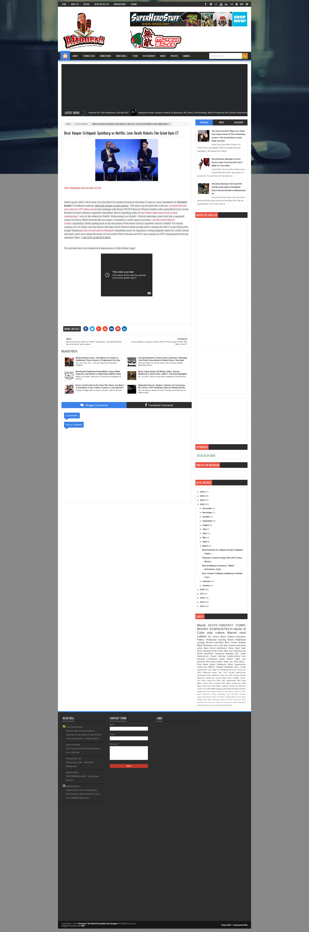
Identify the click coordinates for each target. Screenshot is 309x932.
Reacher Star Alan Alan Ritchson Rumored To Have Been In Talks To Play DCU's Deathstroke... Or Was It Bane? (83, 735)
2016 (202, 598)
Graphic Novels (239, 675)
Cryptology (221, 694)
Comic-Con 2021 (239, 699)
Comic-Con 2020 (213, 680)
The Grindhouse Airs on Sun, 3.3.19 (82, 188)
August (206, 525)
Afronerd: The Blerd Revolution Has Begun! (98, 924)
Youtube (219, 667)
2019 (202, 504)
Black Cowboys (222, 686)
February (206, 581)
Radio (214, 651)
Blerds (201, 625)
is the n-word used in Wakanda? (98, 230)
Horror (216, 645)
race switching (235, 651)
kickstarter (229, 667)
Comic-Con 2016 (226, 699)
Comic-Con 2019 (236, 686)
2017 (202, 594)
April (204, 542)
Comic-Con (202, 667)
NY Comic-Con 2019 (212, 702)
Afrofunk (215, 675)
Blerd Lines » (121, 55)
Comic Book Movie (74, 727)
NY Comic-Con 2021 (229, 702)
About (75, 55)
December (207, 508)
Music (163, 55)
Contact (86, 4)
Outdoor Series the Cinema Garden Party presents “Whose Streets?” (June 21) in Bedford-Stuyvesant (83, 794)
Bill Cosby (241, 680)
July (204, 529)
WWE (213, 689)
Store (135, 55)
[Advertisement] (154, 86)
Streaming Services (228, 670)
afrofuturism (222, 648)
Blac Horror (207, 691)
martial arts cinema (213, 678)
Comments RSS (240, 925)
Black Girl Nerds (73, 745)
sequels (232, 645)
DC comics (213, 636)
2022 (202, 492)
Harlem (230, 659)
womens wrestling (225, 697)
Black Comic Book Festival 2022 (211, 683)
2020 (202, 500)
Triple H (215, 697)
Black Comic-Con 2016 (236, 683)
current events (215, 705)
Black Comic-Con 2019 (237, 691)
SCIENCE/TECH (221, 629)
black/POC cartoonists (214, 654)
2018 (202, 589)
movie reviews (238, 642)
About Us (75, 4)
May (204, 537)
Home (64, 4)
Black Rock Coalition (230, 678)
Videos (219, 662)
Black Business (204, 645)
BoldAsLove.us (72, 786)
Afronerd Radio (120, 4)
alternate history (203, 705)
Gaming (222, 639)
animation (241, 636)
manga (218, 689)
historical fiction (226, 705)
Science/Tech (89, 55)
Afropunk (207, 651)
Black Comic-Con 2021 (206, 686)
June (204, 533)
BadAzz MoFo (72, 772)
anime (200, 648)
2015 (202, 602)
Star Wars (224, 645)
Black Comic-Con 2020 (206, 694)
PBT (83, 926)
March (205, 546)
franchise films (221, 642)
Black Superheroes (237, 664)
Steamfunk (242, 702)
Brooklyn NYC (232, 654)
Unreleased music (204, 675)
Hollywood (211, 639)
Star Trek (222, 672)
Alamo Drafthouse (218, 664)
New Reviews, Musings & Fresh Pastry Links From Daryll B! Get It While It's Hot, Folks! (227, 162)
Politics (174, 55)
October (206, 517)
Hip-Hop (200, 702)
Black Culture (227, 636)
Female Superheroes (237, 672)
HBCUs (211, 667)
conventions (212, 659)
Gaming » (187, 55)
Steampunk (207, 697)
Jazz (210, 670)
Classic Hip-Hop (217, 656)
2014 (202, 606)
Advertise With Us (102, 4)
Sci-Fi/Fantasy (149, 55)
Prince (231, 648)
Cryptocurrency (233, 656)
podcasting (241, 645)
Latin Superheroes (228, 680)
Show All (102, 802)
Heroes (209, 642)
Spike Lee (216, 670)
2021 (202, 496)
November (207, 512)
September (207, 521)
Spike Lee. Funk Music (234, 662)
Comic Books (105, 55)
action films (223, 651)
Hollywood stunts (210, 672)
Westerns (201, 678)
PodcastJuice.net (73, 758)
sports (222, 659)
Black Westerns (214, 699)
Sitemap (134, 4)
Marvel (232, 632)
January (206, 585)
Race (213, 662)
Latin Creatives (232, 694)
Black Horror (210, 648)
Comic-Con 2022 (226, 675)
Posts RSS (226, 925)
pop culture (216, 632)
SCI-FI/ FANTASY (81, 124)
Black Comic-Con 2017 (219, 691)
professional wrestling (230, 689)
